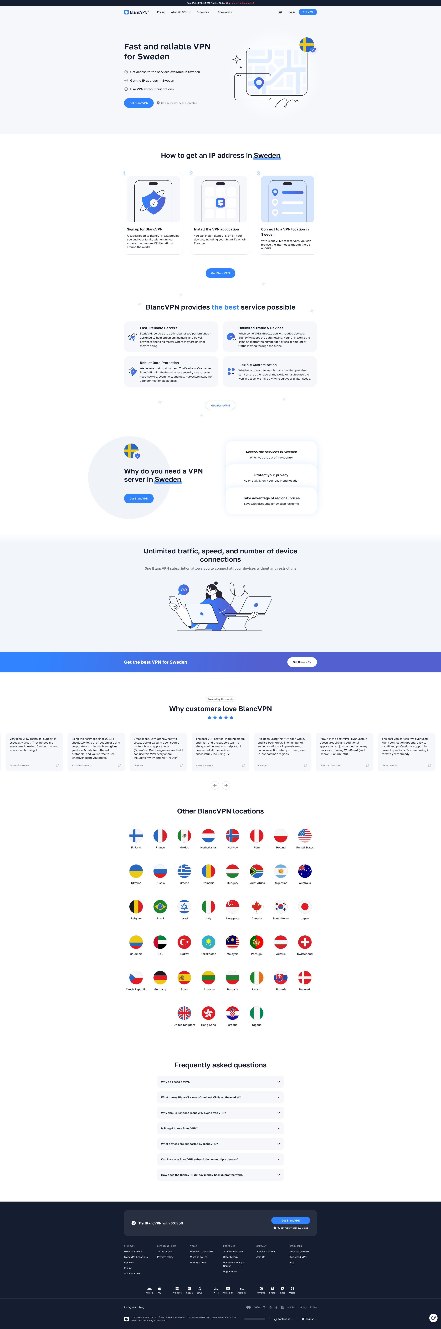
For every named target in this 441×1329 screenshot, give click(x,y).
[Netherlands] (208, 837)
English (309, 1318)
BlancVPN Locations (136, 1256)
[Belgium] (136, 908)
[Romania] (208, 872)
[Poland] (281, 837)
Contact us (284, 1318)
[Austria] (281, 943)
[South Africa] (257, 872)
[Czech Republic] (136, 979)
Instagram (130, 1307)
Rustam (262, 765)
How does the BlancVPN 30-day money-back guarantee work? (202, 1175)
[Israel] (184, 908)
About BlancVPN (265, 1251)
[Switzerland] (305, 943)
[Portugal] (257, 943)
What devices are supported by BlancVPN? (189, 1144)
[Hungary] (232, 872)
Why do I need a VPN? (175, 1082)
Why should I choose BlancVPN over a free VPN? (193, 1113)
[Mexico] (184, 837)
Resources (203, 12)
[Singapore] (232, 908)
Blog (292, 1262)
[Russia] (160, 872)
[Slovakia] (281, 979)
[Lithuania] (208, 979)
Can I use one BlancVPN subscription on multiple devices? (199, 1159)
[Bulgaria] (232, 979)
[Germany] (160, 979)
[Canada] (257, 908)
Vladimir (138, 765)
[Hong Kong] (208, 1014)
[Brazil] (160, 908)
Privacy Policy (165, 1256)
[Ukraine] (136, 872)
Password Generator (201, 1251)
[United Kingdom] (184, 1014)
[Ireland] (257, 979)
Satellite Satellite (82, 765)
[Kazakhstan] (208, 943)
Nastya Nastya (204, 765)
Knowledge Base (299, 1251)
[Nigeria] (257, 1014)
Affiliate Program (233, 1251)
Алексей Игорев (19, 765)
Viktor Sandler (390, 765)
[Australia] (305, 872)
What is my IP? (198, 1256)
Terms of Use (164, 1251)
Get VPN (308, 12)
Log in (291, 12)
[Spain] (184, 979)
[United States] (305, 837)
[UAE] (160, 943)
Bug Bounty (230, 1271)
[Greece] (184, 872)
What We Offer (179, 12)
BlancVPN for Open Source (234, 1264)
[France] (160, 837)
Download (224, 12)
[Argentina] (281, 872)
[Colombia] (136, 943)
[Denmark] (305, 979)
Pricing (161, 12)
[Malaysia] (232, 943)
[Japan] (305, 908)
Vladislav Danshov (330, 765)
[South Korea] (281, 908)
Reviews (129, 1262)
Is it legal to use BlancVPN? (179, 1128)
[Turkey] (184, 943)
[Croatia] (232, 1014)
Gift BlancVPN (132, 1273)
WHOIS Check (198, 1262)
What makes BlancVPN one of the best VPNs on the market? (201, 1097)
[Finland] (136, 837)
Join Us (260, 1256)
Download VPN (298, 1256)
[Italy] (208, 908)
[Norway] (232, 837)
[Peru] (257, 837)
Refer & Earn (230, 1256)
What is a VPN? (133, 1251)
